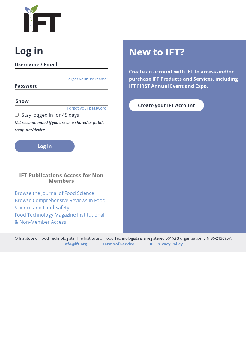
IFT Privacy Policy (166, 244)
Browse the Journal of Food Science (54, 193)
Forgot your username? (87, 79)
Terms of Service (118, 244)
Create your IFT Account (166, 105)
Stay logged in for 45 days (50, 115)
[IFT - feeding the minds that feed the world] (43, 28)
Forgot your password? (87, 108)
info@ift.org (75, 244)
